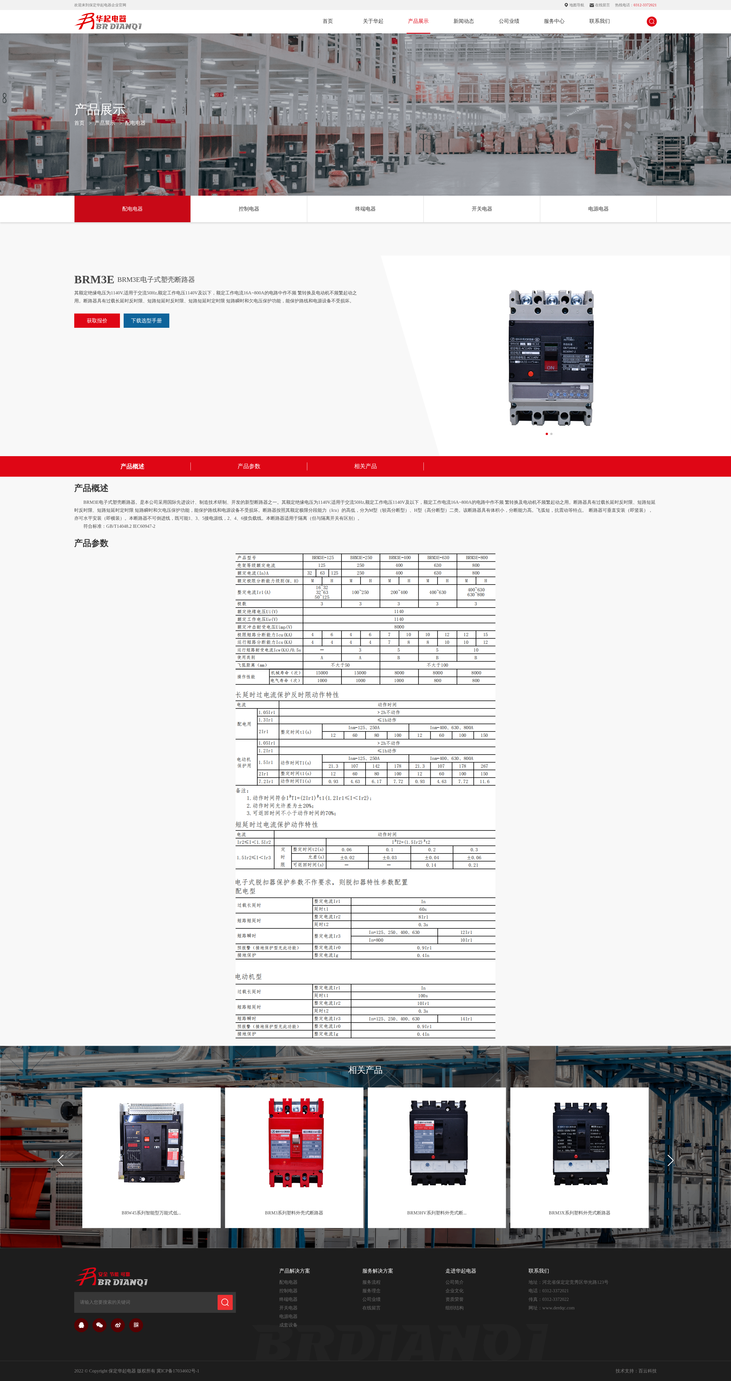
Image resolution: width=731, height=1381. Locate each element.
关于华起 (373, 21)
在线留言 (371, 1307)
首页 (328, 21)
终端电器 (365, 209)
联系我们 (599, 21)
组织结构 (454, 1307)
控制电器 (249, 209)
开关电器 (482, 209)
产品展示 (418, 21)
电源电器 (598, 209)
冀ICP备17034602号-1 (177, 1370)
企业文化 (454, 1290)
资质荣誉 (454, 1299)
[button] (670, 1160)
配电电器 (132, 209)
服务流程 (371, 1282)
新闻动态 (463, 21)
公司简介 (454, 1282)
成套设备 (288, 1325)
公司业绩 (509, 21)
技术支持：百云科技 (636, 1370)
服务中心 (554, 21)
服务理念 (371, 1290)
